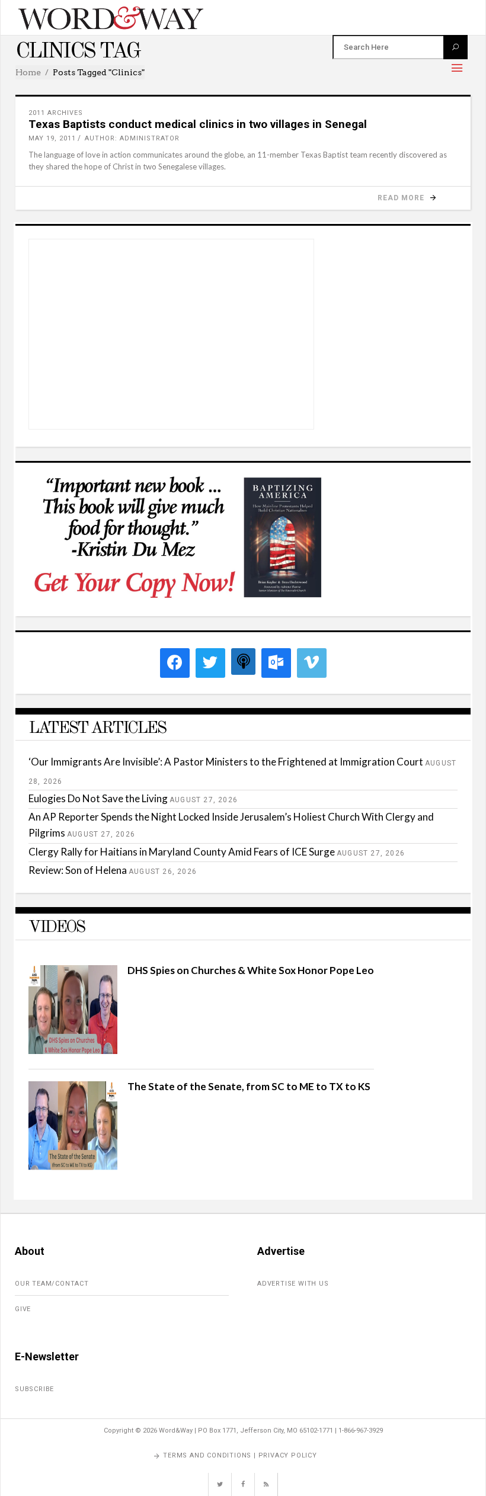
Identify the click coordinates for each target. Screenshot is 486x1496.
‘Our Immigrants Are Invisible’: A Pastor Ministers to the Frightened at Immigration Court (225, 761)
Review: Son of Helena (77, 870)
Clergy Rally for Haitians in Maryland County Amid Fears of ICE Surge (181, 851)
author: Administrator (132, 138)
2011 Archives (55, 113)
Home (28, 72)
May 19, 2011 (52, 138)
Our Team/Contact (52, 1283)
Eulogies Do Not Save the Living (98, 798)
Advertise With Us (293, 1283)
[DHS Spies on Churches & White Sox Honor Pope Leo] (72, 1050)
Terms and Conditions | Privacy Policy (240, 1455)
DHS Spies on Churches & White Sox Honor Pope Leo (250, 970)
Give (23, 1309)
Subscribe (34, 1389)
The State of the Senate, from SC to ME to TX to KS (248, 1086)
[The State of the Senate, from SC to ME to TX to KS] (72, 1166)
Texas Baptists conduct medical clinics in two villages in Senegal (197, 124)
